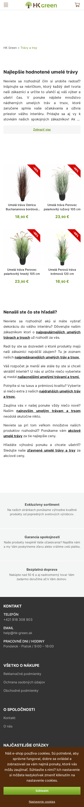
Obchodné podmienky (21, 691)
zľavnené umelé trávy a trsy (51, 450)
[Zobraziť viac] (42, 129)
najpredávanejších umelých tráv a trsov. (47, 357)
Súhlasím (42, 790)
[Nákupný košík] (77, 5)
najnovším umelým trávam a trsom (48, 411)
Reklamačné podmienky (22, 674)
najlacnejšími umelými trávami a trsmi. (49, 377)
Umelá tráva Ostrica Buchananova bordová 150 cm (22, 209)
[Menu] (6, 5)
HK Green (28, 3)
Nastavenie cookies (42, 801)
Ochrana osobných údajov (24, 682)
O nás (7, 726)
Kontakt (9, 718)
